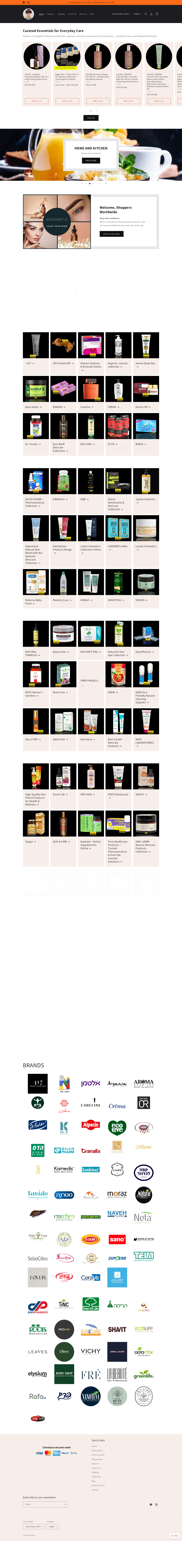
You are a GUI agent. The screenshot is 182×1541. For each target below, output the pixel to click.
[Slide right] (96, 111)
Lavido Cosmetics (146, 546)
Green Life (59, 794)
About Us (95, 1464)
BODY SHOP (60, 1004)
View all (91, 118)
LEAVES (112, 967)
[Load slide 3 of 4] (90, 183)
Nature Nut (59, 652)
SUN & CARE (60, 841)
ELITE (111, 444)
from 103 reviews (89, 272)
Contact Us (96, 1468)
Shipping (95, 1472)
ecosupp (30, 967)
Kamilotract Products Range (62, 548)
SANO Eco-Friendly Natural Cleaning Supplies (145, 697)
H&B (83, 499)
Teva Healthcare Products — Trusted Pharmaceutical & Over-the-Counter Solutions (117, 851)
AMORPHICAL (143, 967)
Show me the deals (111, 234)
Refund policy (97, 1459)
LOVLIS (140, 1004)
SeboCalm (59, 739)
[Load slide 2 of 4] (86, 183)
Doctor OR (142, 407)
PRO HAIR (86, 794)
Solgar (29, 841)
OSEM (111, 692)
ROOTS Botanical (118, 794)
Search (94, 1446)
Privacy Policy (97, 1450)
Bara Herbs (32, 407)
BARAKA (57, 407)
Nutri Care (59, 692)
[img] (91, 269)
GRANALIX (59, 499)
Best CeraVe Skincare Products (115, 743)
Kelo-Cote (31, 1041)
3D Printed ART (62, 363)
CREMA (112, 407)
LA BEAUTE (86, 967)
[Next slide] (99, 183)
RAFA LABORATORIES (145, 741)
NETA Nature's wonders (33, 694)
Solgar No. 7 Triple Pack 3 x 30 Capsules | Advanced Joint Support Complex (67, 76)
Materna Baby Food (33, 601)
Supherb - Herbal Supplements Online (90, 845)
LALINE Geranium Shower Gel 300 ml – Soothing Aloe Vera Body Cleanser (97, 76)
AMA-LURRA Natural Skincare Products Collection (146, 846)
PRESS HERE (91, 160)
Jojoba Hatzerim (145, 499)
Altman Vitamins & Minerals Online (90, 365)
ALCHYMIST (32, 1004)
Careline (85, 407)
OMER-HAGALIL (89, 680)
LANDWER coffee (118, 546)
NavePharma (143, 652)
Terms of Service (98, 1485)
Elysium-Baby (116, 1004)
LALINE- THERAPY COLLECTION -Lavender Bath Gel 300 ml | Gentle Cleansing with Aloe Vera (127, 78)
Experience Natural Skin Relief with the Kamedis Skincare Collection (33, 555)
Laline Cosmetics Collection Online (90, 548)
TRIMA (84, 898)
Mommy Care (60, 600)
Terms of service (98, 1455)
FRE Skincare (88, 1004)
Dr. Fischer (31, 444)
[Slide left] (85, 111)
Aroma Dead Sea (145, 363)
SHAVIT (140, 794)
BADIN (139, 444)
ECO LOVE (86, 444)
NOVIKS (140, 600)
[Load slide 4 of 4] (93, 183)
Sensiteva (86, 739)
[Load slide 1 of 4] (82, 183)
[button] (50, 14)
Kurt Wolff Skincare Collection (59, 447)
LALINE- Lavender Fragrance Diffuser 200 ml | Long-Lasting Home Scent (36, 76)
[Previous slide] (76, 183)
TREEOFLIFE (60, 898)
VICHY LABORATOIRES (145, 900)
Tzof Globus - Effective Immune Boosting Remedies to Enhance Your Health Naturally (118, 907)
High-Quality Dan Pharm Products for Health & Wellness (35, 799)
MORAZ (84, 600)
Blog (93, 1481)
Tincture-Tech (33, 898)
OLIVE (56, 967)
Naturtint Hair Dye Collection (116, 653)
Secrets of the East (61, 1043)
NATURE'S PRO (89, 652)
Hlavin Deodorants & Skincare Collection (116, 504)
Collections (96, 1477)
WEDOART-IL (32, 1535)
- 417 (28, 363)
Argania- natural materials (117, 365)
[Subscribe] (64, 1504)
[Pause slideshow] (105, 183)
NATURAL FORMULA (31, 653)
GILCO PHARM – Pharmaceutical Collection (34, 503)
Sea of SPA (31, 739)
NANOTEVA (114, 600)
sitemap (95, 1490)
